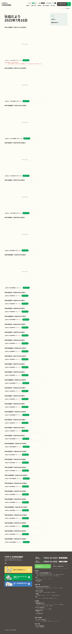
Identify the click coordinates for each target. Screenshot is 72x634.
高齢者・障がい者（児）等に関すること (42, 586)
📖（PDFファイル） (13, 295)
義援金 (38, 627)
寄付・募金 (53, 5)
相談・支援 (33, 5)
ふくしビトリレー (44, 578)
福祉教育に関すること (39, 610)
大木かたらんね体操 (45, 605)
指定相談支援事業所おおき (41, 587)
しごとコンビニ (39, 621)
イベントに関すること (39, 613)
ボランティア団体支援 (40, 608)
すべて (52, 16)
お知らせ (53, 19)
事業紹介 (51, 574)
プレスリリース (50, 578)
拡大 (36, 3)
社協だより (38, 578)
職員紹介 (38, 575)
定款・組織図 (56, 574)
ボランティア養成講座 (48, 608)
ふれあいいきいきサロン (49, 604)
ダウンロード (26, 60)
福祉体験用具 (51, 598)
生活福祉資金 (53, 592)
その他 (55, 598)
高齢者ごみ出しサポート (49, 587)
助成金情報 (38, 581)
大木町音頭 (51, 605)
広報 (36, 577)
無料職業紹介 (45, 621)
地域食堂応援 (61, 604)
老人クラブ (56, 604)
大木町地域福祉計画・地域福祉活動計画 (43, 574)
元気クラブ (56, 587)
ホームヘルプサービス (40, 589)
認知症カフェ (61, 587)
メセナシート (39, 605)
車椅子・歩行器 (45, 598)
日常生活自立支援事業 (46, 592)
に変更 (43, 3)
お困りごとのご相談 (39, 590)
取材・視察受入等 (56, 575)
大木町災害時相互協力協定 (55, 595)
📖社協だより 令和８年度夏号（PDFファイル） (13, 60)
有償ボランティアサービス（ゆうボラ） (54, 621)
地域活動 (39, 5)
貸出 (36, 596)
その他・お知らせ (38, 580)
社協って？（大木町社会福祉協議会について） (43, 572)
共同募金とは (42, 627)
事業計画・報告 (61, 574)
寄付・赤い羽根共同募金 (39, 626)
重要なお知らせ (54, 22)
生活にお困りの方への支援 (41, 604)
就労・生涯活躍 (46, 5)
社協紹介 (27, 5)
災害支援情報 (39, 595)
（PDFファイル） (13, 287)
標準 (33, 3)
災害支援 (37, 593)
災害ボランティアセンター (46, 595)
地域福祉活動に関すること (40, 603)
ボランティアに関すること (40, 607)
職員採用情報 (42, 575)
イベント (38, 614)
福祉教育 (38, 611)
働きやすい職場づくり (49, 575)
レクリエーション (39, 598)
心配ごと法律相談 (39, 592)
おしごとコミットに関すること (40, 619)
